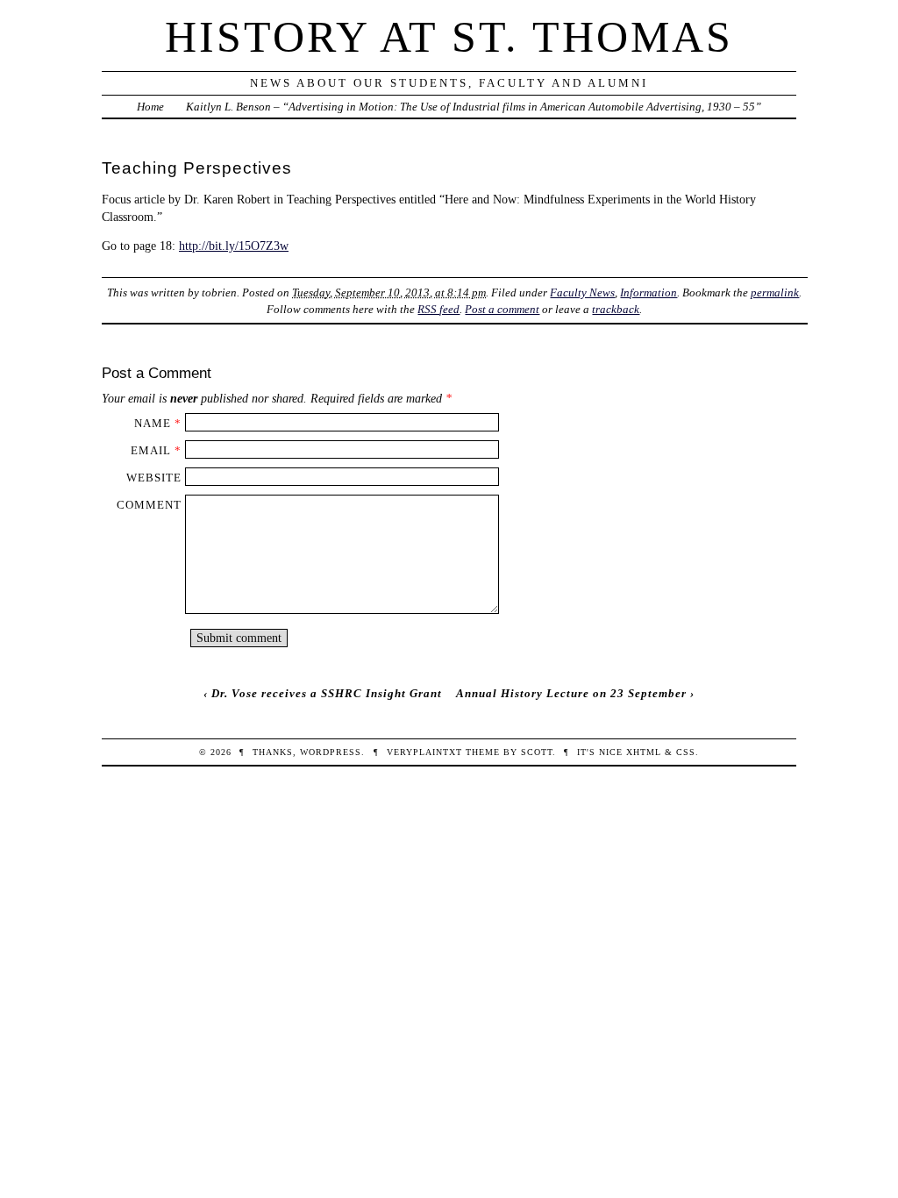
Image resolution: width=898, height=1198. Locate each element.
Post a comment (502, 309)
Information (648, 292)
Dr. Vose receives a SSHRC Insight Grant (326, 693)
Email (151, 450)
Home (150, 106)
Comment (149, 504)
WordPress (330, 752)
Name (152, 423)
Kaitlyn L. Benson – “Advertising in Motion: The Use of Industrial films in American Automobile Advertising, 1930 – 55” (473, 106)
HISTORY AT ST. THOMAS (449, 36)
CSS (685, 752)
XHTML (643, 752)
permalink (775, 292)
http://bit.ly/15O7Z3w (234, 246)
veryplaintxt (424, 752)
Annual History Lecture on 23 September (571, 693)
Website (154, 477)
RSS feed (438, 309)
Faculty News (582, 292)
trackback (615, 309)
